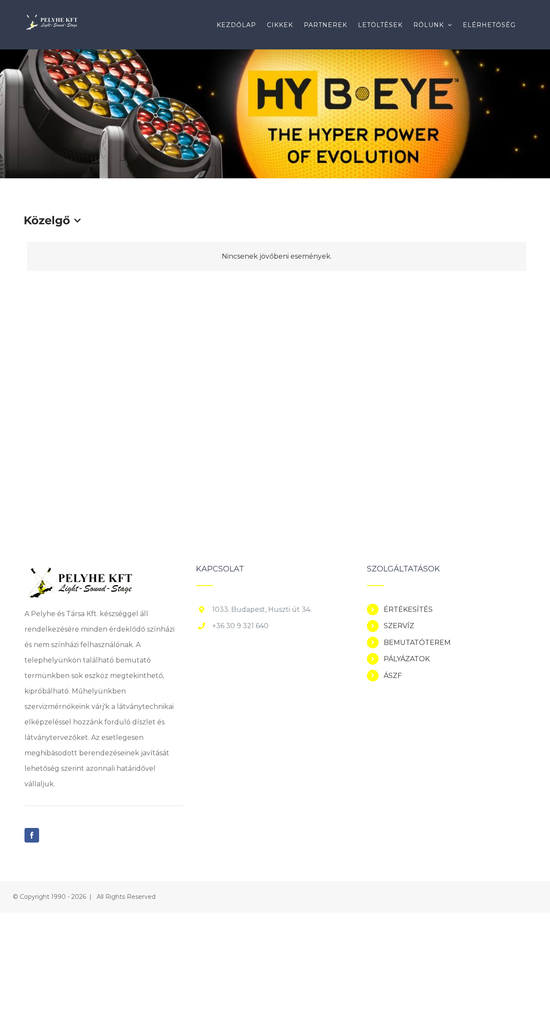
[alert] (276, 256)
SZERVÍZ (399, 626)
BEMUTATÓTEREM (417, 642)
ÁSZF (393, 676)
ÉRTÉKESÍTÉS (408, 609)
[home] (79, 572)
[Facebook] (31, 835)
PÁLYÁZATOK (407, 659)
